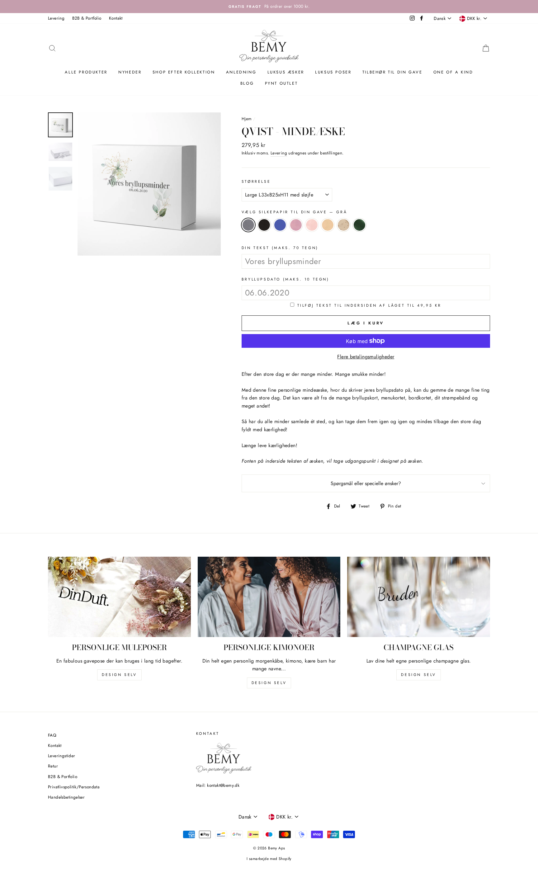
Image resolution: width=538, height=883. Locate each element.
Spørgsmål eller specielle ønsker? (366, 483)
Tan (327, 225)
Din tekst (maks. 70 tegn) (280, 248)
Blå (280, 225)
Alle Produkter (86, 72)
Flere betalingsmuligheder (365, 356)
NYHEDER (129, 72)
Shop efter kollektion (184, 72)
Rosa (296, 225)
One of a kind (453, 72)
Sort (264, 225)
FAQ (52, 735)
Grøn (359, 225)
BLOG (247, 83)
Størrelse (256, 181)
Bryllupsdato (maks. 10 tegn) (285, 279)
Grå (248, 225)
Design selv (119, 675)
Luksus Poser (333, 72)
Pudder (312, 225)
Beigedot (343, 225)
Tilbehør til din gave (392, 72)
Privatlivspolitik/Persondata (74, 787)
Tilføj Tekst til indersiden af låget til (369, 305)
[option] (269, 6)
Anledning (241, 72)
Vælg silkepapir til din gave (294, 212)
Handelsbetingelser (66, 797)
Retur (53, 766)
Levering (56, 18)
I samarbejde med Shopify (269, 859)
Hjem (247, 119)
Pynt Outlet (281, 83)
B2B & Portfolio (86, 18)
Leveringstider (61, 756)
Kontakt (116, 18)
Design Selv (418, 675)
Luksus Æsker (285, 72)
